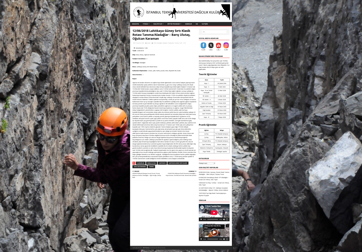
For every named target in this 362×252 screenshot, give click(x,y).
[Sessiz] (224, 219)
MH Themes (146, 248)
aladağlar (140, 163)
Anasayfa (135, 24)
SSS (197, 24)
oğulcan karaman (140, 166)
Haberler (188, 24)
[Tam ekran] (227, 219)
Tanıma (177, 43)
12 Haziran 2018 (139, 43)
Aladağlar (159, 43)
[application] (214, 212)
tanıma (151, 166)
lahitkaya (162, 163)
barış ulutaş (152, 163)
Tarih (180, 43)
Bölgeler (165, 43)
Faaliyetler (157, 24)
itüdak (148, 43)
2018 (155, 43)
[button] (214, 232)
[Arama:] (214, 31)
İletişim (205, 24)
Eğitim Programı (173, 24)
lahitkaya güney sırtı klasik (178, 163)
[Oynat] (201, 219)
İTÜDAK (145, 24)
